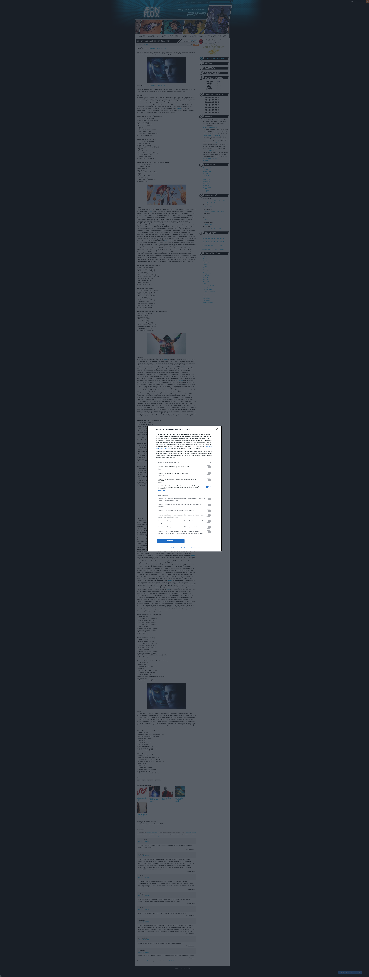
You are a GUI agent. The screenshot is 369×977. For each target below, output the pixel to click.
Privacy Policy (195, 548)
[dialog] (184, 488)
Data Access (184, 548)
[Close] (218, 429)
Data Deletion (174, 548)
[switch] (208, 466)
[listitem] (184, 463)
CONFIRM (170, 541)
